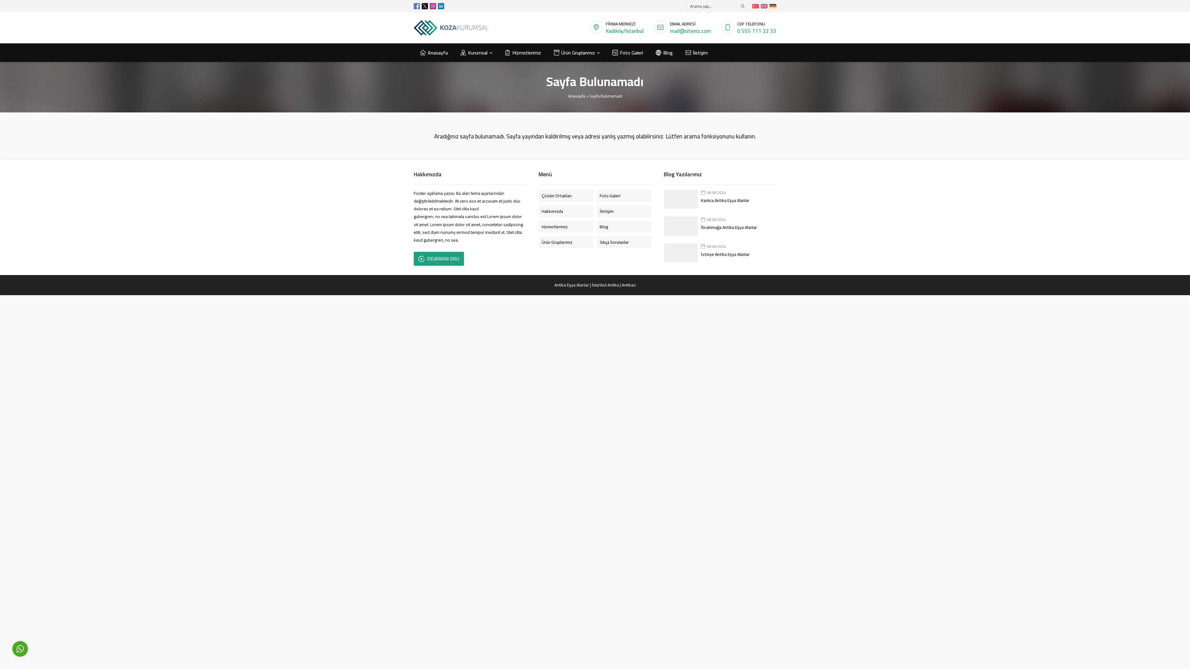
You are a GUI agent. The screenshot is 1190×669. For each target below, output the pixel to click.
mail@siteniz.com (690, 31)
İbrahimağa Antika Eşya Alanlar (729, 227)
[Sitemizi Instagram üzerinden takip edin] (433, 6)
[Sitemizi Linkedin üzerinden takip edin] (441, 6)
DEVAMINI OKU (443, 258)
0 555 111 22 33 (756, 31)
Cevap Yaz (59, 620)
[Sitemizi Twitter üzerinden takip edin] (425, 6)
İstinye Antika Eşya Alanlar (725, 254)
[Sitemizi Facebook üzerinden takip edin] (417, 6)
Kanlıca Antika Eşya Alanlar (725, 200)
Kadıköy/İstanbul (625, 31)
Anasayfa (576, 96)
